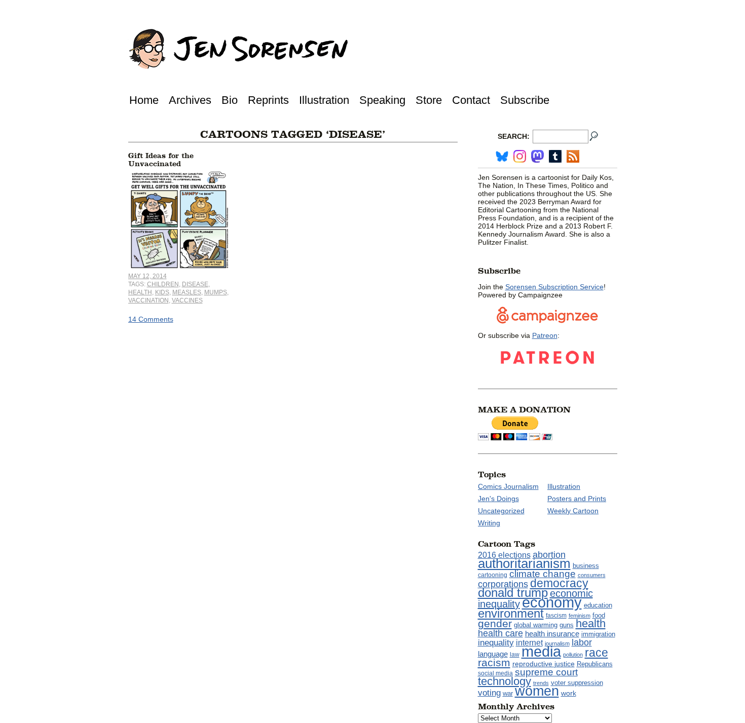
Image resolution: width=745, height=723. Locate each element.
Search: (514, 136)
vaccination (148, 300)
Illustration (324, 100)
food (598, 615)
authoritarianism (524, 563)
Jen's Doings (498, 498)
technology (504, 681)
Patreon (544, 335)
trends (541, 683)
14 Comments (150, 319)
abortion (549, 554)
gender (495, 623)
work (568, 693)
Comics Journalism (508, 486)
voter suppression (577, 683)
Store (429, 100)
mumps (215, 292)
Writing (489, 523)
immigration (598, 634)
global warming (535, 625)
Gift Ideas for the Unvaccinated (161, 159)
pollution (573, 655)
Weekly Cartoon (573, 511)
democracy (559, 583)
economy (552, 602)
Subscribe (524, 100)
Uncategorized (501, 511)
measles (186, 292)
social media (495, 673)
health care (500, 633)
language (493, 654)
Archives (190, 100)
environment (511, 613)
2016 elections (504, 555)
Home (144, 100)
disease (195, 284)
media (541, 651)
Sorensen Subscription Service (554, 287)
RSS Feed (573, 156)
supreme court (546, 672)
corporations (503, 584)
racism (494, 663)
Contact (471, 100)
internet (529, 642)
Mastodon (537, 156)
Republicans (595, 664)
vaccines (187, 300)
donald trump (513, 592)
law (514, 654)
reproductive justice (543, 664)
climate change (542, 573)
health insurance (552, 634)
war (508, 693)
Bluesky (502, 156)
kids (162, 292)
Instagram (519, 156)
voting (489, 693)
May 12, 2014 (147, 276)
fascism (556, 615)
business (586, 565)
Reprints (268, 100)
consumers (592, 575)
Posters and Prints (576, 498)
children (163, 284)
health (140, 292)
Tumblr (555, 156)
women (537, 691)
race (596, 652)
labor (582, 642)
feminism (579, 616)
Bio (229, 100)
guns (567, 625)
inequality (496, 642)
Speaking (382, 100)
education (598, 605)
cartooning (492, 575)
